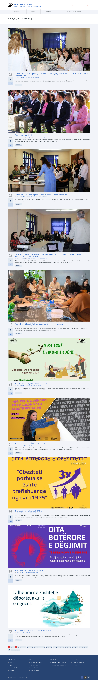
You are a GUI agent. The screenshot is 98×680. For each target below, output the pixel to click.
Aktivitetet (13, 21)
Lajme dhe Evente (37, 137)
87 (82, 647)
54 (56, 647)
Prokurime (75, 665)
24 (32, 647)
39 (44, 647)
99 (11, 649)
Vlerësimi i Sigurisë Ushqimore (59, 662)
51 (53, 647)
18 (27, 647)
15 (25, 647)
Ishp (23, 21)
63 (63, 647)
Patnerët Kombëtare (36, 665)
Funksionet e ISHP (14, 667)
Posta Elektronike (35, 670)
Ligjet (11, 665)
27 (34, 647)
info (27, 445)
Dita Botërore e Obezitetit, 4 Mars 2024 (31, 511)
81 (77, 647)
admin (18, 77)
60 (60, 647)
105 (16, 649)
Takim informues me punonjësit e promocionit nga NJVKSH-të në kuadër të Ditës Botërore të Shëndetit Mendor (52, 74)
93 (86, 647)
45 (49, 647)
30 (37, 647)
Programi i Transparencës (74, 12)
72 (70, 647)
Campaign (19, 21)
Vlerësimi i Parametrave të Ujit (59, 665)
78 (75, 647)
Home (9, 21)
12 (22, 647)
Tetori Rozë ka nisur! (23, 135)
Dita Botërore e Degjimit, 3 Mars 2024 (30, 570)
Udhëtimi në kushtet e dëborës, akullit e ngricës (34, 630)
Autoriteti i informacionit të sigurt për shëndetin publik (27, 6)
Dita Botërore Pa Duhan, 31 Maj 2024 (30, 443)
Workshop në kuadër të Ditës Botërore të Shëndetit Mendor (39, 324)
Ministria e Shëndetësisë (36, 662)
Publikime (48, 12)
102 (14, 649)
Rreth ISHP (17, 12)
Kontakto (12, 670)
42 (46, 647)
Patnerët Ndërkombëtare (37, 667)
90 (84, 647)
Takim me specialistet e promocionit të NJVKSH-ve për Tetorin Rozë (41, 194)
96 (9, 649)
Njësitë (33, 12)
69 (67, 647)
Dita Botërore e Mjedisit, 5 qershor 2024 (31, 383)
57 (58, 647)
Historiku (12, 662)
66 (65, 647)
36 (41, 647)
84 (79, 647)
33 (39, 647)
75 (72, 647)
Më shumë (18, 85)
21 (30, 647)
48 (51, 647)
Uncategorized (27, 21)
